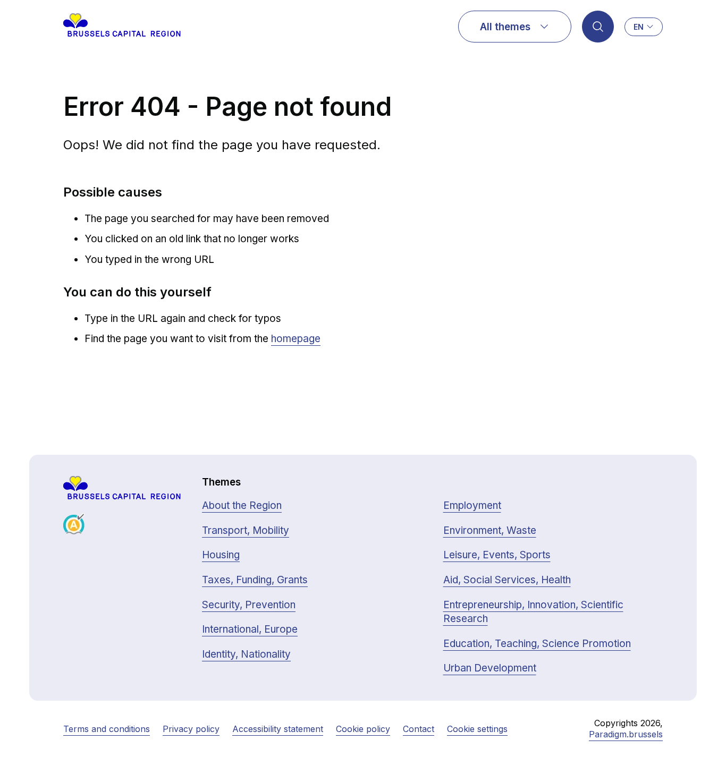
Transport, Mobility (245, 530)
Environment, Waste (489, 530)
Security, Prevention (249, 605)
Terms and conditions (106, 729)
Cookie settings (477, 729)
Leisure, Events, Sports (497, 555)
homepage (295, 339)
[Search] (598, 26)
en (639, 26)
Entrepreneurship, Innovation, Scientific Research (533, 612)
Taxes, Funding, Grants (255, 580)
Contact (418, 729)
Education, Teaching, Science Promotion (537, 643)
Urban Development (489, 668)
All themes (505, 27)
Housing (221, 555)
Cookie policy (363, 729)
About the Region (242, 505)
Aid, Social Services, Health (507, 580)
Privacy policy (191, 729)
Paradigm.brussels (626, 734)
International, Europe (250, 629)
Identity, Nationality (246, 654)
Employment (472, 505)
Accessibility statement (277, 729)
